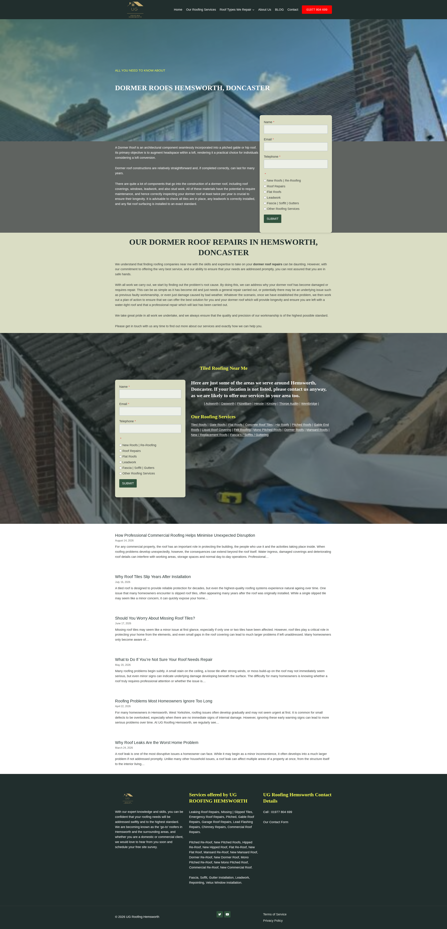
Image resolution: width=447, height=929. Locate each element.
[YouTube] (227, 914)
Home (178, 9)
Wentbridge (309, 403)
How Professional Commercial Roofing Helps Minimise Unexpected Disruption (185, 535)
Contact (292, 9)
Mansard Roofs (317, 430)
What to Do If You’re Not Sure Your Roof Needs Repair (163, 659)
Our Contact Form (275, 822)
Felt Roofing (242, 430)
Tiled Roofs (199, 424)
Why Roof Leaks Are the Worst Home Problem (156, 742)
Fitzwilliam (244, 403)
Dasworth (228, 403)
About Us (264, 9)
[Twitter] (220, 914)
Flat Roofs (274, 192)
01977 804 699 (316, 9)
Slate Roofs (217, 424)
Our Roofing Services (201, 9)
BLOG (279, 9)
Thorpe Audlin (289, 403)
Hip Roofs (282, 424)
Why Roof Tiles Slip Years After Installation (153, 576)
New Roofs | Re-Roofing (284, 180)
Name (269, 122)
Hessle (259, 403)
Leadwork (274, 197)
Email (269, 139)
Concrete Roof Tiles (259, 424)
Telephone (272, 156)
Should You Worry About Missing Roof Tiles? (155, 618)
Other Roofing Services (283, 209)
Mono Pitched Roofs (267, 430)
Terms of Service (275, 914)
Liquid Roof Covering (216, 430)
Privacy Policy (273, 920)
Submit (273, 218)
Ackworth (212, 403)
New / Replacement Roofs (209, 435)
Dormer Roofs (294, 430)
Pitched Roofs (301, 424)
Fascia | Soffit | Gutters (283, 203)
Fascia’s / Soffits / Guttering (249, 435)
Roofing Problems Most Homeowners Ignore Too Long (163, 701)
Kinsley (271, 403)
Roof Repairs (276, 186)
